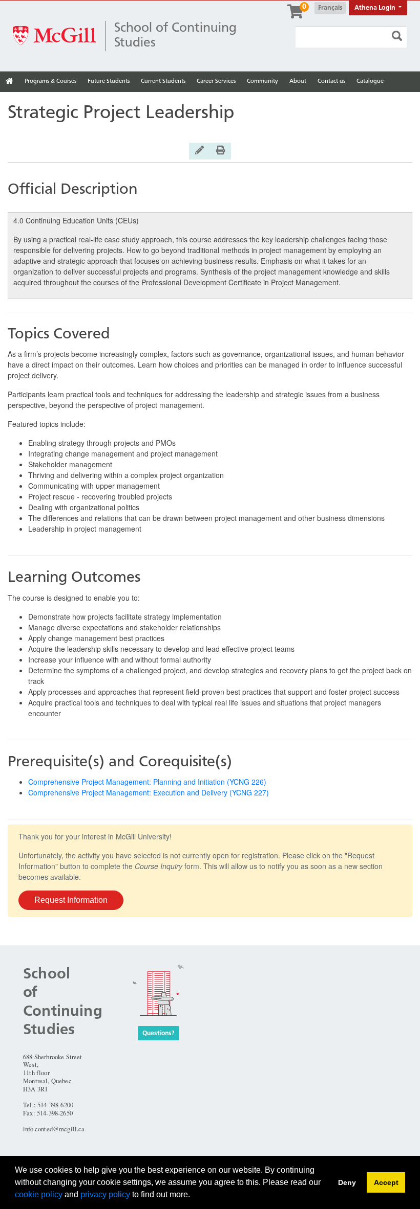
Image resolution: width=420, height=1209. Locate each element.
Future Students (109, 81)
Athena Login (375, 8)
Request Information (71, 900)
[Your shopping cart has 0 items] (296, 15)
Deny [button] (347, 1182)
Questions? (158, 1033)
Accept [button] (386, 1182)
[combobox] (351, 37)
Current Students (163, 81)
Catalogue (370, 81)
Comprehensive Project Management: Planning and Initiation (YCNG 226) (147, 782)
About (297, 81)
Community (262, 81)
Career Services (216, 81)
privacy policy (105, 1194)
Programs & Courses (50, 81)
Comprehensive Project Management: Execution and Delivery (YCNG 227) (148, 792)
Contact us (331, 81)
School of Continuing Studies (175, 35)
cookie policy (38, 1194)
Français (330, 8)
